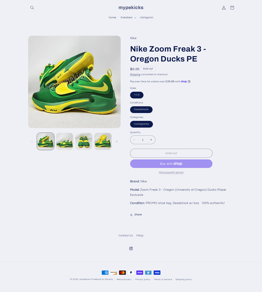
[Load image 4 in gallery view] (103, 141)
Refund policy (124, 279)
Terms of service (163, 279)
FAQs (140, 235)
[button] (32, 8)
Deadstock (143, 110)
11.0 (138, 95)
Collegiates (143, 124)
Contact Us (126, 235)
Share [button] (138, 214)
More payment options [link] (171, 172)
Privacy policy (142, 279)
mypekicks (85, 279)
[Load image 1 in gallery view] (45, 141)
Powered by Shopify (102, 279)
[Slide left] (32, 141)
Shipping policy (184, 279)
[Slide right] (117, 141)
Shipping (135, 74)
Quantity (135, 132)
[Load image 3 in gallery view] (84, 141)
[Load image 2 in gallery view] (64, 141)
